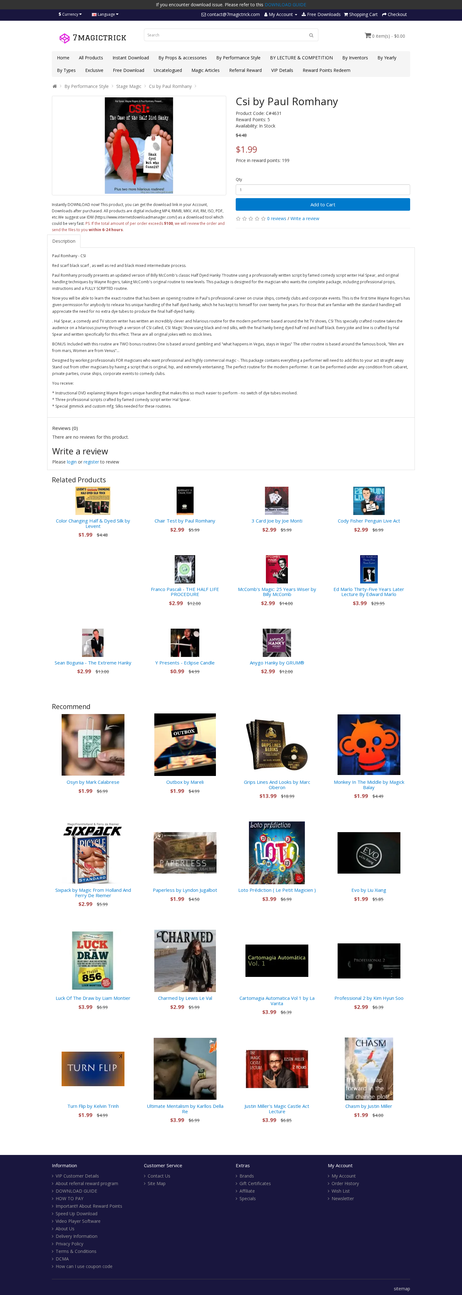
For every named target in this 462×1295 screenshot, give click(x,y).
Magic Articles (205, 70)
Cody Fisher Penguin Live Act (369, 520)
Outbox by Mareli (185, 782)
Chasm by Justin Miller (368, 1106)
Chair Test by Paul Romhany (185, 520)
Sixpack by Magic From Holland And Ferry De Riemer (93, 892)
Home (63, 58)
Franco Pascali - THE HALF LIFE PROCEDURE (185, 592)
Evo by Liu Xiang (368, 890)
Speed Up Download (76, 1213)
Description (63, 241)
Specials (247, 1198)
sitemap (402, 1289)
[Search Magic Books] (311, 35)
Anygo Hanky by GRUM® (277, 662)
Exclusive (94, 70)
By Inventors (355, 58)
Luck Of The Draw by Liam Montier (93, 998)
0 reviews (276, 218)
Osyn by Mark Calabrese (93, 782)
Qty (239, 179)
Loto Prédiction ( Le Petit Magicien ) (277, 890)
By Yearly (386, 58)
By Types (66, 70)
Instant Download (131, 58)
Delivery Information (76, 1236)
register (91, 462)
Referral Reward (245, 70)
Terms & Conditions (76, 1251)
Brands (246, 1176)
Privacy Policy (69, 1244)
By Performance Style (238, 58)
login (72, 462)
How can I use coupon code (84, 1266)
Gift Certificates (255, 1183)
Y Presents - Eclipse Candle (185, 662)
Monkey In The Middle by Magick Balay (369, 784)
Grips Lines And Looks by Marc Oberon (277, 784)
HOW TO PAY (69, 1198)
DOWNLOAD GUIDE (285, 5)
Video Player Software (78, 1221)
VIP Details (282, 70)
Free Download (128, 70)
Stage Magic (128, 86)
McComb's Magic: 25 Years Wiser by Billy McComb (277, 592)
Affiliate (247, 1191)
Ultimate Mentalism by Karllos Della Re (185, 1108)
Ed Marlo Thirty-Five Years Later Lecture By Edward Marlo (368, 592)
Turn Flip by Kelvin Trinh (93, 1106)
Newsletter (343, 1198)
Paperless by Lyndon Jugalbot (185, 890)
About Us (65, 1229)
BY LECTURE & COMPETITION (301, 58)
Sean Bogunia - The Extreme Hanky (93, 662)
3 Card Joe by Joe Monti (277, 520)
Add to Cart (323, 204)
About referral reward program (87, 1183)
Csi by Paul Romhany (170, 86)
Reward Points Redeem (326, 70)
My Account (344, 1176)
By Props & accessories (182, 58)
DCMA (62, 1259)
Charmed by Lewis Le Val (185, 998)
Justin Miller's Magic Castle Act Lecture (277, 1108)
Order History (345, 1183)
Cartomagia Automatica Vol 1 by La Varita (277, 1000)
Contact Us (159, 1176)
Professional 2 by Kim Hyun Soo (369, 998)
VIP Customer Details (77, 1176)
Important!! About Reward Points (89, 1206)
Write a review (304, 218)
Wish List (341, 1191)
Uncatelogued (168, 70)
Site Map (157, 1183)
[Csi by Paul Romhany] (139, 145)
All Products (91, 58)
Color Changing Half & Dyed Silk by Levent (93, 523)
